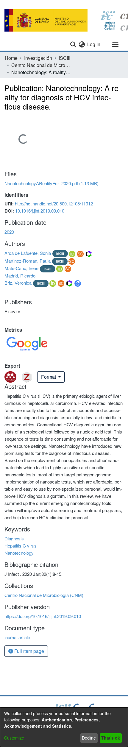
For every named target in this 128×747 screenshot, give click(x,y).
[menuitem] (81, 44)
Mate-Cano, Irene (21, 268)
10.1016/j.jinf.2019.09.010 (39, 211)
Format (49, 376)
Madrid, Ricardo (19, 275)
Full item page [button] (28, 651)
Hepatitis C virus (20, 545)
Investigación (38, 57)
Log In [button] (94, 44)
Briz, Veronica (18, 283)
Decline (89, 738)
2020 (9, 232)
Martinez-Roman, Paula (27, 261)
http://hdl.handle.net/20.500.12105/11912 (54, 203)
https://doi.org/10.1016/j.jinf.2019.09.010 (42, 616)
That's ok (110, 738)
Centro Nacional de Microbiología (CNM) (41, 65)
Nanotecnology (19, 553)
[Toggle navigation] (115, 44)
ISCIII (64, 57)
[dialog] (64, 727)
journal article (17, 637)
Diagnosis (14, 538)
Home (11, 57)
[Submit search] (73, 44)
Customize (14, 738)
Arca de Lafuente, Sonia (27, 253)
